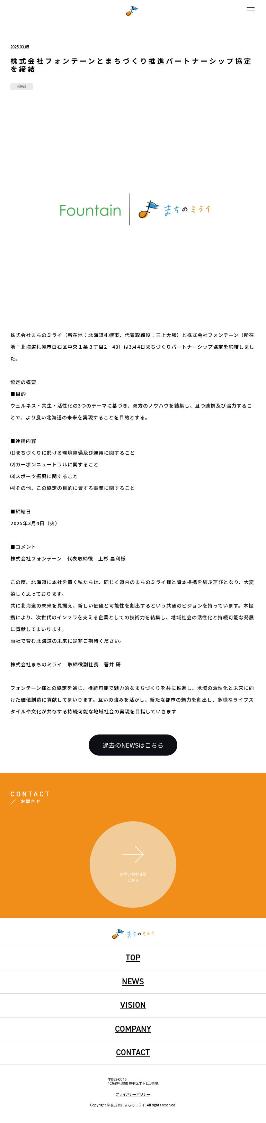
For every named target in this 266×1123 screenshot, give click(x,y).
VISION (133, 1005)
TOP (133, 957)
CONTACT (133, 1052)
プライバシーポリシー (133, 1094)
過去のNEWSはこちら (133, 744)
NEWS (133, 981)
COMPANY (133, 1028)
